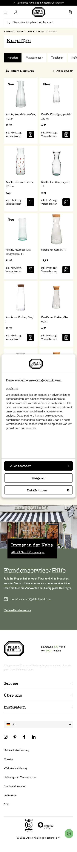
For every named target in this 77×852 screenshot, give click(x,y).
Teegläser (57, 57)
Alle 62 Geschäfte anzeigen (27, 552)
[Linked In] (34, 737)
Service (30, 31)
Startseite (8, 31)
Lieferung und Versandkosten (20, 777)
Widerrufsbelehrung (15, 768)
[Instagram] (5, 737)
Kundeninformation (15, 786)
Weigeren (39, 478)
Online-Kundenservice (17, 610)
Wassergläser (34, 57)
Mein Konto (16, 12)
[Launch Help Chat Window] (69, 833)
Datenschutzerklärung (16, 750)
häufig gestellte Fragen (58, 587)
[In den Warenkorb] (30, 134)
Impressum (10, 795)
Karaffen (12, 57)
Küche (20, 31)
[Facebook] (24, 737)
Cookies (8, 759)
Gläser (41, 31)
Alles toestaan (20, 466)
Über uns (13, 695)
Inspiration (15, 707)
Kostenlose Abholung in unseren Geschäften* (40, 2)
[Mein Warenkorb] (70, 12)
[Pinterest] (15, 737)
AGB (6, 804)
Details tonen (37, 490)
